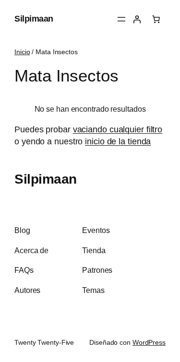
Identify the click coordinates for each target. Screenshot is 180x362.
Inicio (22, 52)
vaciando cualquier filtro (118, 129)
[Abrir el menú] (121, 19)
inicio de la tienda (118, 141)
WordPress (149, 342)
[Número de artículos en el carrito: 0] (156, 19)
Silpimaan (33, 18)
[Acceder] (136, 19)
